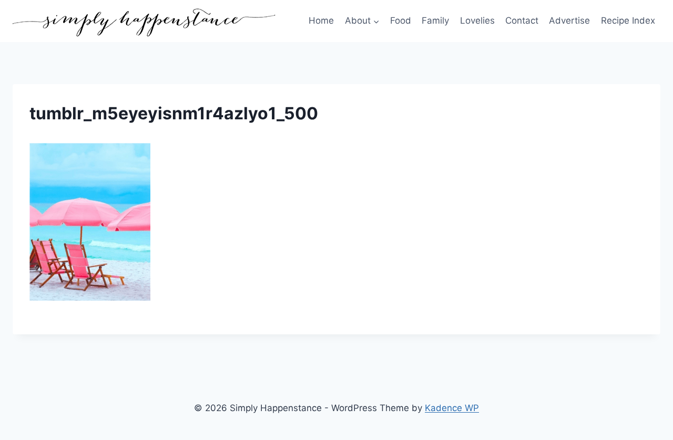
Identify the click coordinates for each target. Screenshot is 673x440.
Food (400, 20)
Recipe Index (628, 20)
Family (435, 20)
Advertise (569, 20)
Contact (521, 20)
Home (321, 20)
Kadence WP (452, 408)
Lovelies (477, 20)
